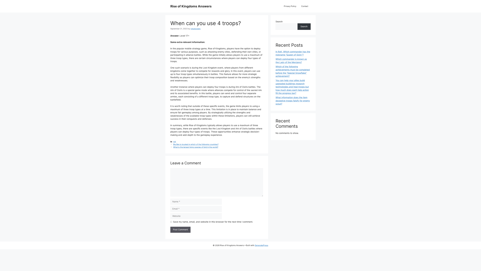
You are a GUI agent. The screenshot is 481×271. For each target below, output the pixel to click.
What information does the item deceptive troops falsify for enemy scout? (293, 100)
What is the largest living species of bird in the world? (195, 147)
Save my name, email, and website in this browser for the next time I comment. (213, 222)
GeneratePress (261, 245)
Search (279, 21)
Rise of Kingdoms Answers (191, 6)
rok (174, 142)
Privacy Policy (290, 6)
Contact (304, 6)
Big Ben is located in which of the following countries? (195, 144)
